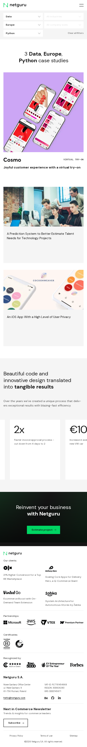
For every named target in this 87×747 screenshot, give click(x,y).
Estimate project (42, 529)
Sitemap (73, 736)
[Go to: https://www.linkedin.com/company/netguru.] (59, 698)
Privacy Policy (16, 736)
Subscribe (14, 722)
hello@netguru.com (14, 698)
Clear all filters (76, 33)
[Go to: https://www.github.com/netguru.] (52, 698)
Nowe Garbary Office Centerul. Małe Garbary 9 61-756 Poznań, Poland (17, 688)
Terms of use (46, 736)
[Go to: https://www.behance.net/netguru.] (46, 698)
